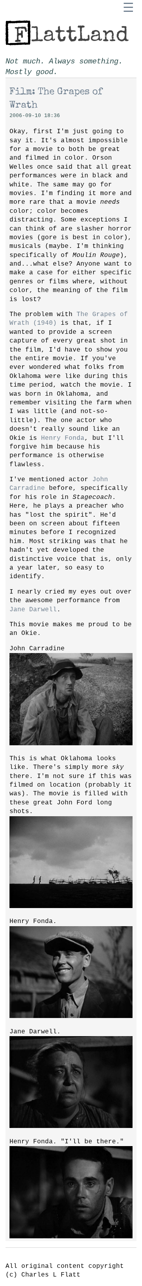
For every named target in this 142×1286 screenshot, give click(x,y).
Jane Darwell (33, 609)
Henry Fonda (62, 438)
